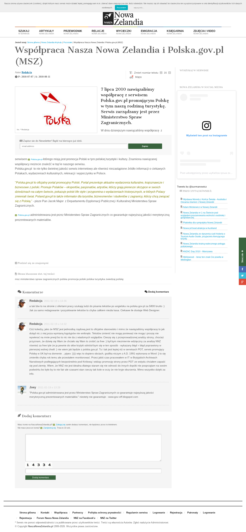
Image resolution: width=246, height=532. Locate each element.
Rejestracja (176, 512)
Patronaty (192, 512)
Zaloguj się (60, 424)
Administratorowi (159, 522)
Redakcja (27, 72)
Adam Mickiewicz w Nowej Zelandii (200, 207)
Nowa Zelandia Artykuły (51, 42)
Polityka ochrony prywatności (104, 512)
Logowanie (159, 512)
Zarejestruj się (49, 428)
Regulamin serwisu (137, 512)
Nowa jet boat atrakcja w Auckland (200, 228)
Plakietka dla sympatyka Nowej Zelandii (202, 222)
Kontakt (45, 512)
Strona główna (33, 42)
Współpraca (60, 512)
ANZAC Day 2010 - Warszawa (198, 251)
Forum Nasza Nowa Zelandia (53, 518)
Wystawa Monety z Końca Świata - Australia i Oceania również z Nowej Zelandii (204, 200)
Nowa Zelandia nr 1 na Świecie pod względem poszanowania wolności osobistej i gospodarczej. (203, 215)
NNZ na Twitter (108, 518)
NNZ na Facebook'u (84, 518)
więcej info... (139, 8)
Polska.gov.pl (37, 159)
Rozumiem (121, 7)
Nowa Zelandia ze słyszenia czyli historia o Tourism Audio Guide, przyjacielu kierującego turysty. (203, 236)
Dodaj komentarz (158, 291)
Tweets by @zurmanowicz (192, 186)
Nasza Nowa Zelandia (123, 19)
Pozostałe (67, 42)
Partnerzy (77, 512)
